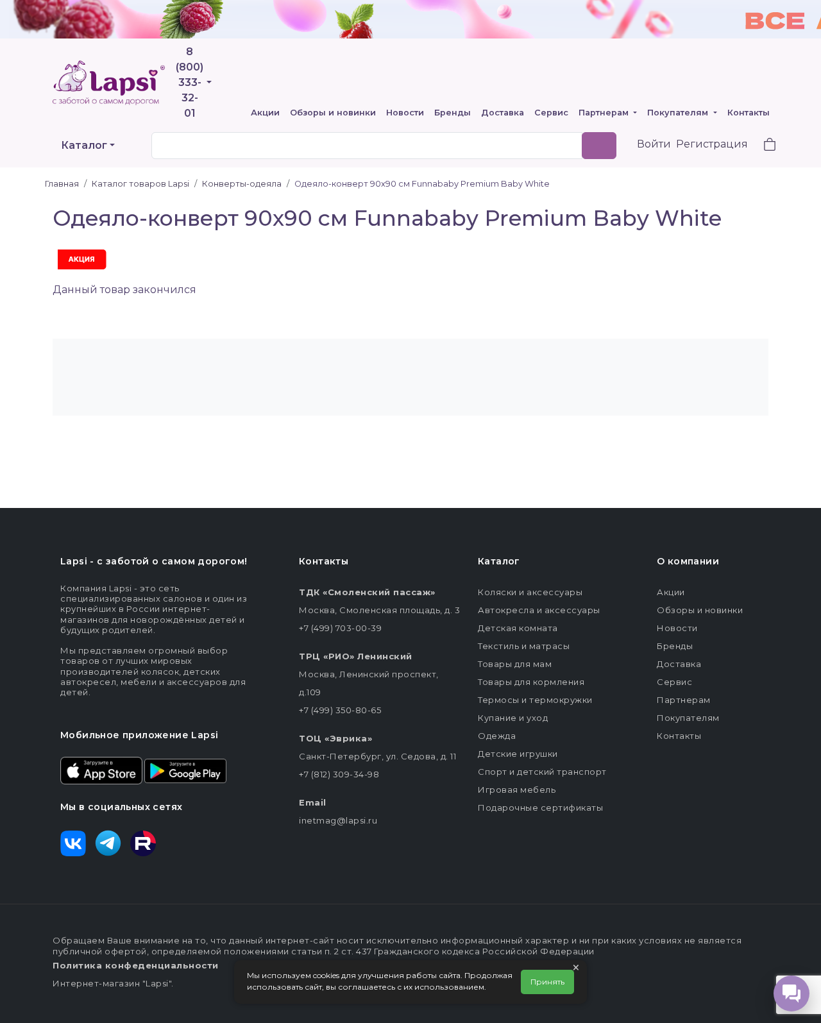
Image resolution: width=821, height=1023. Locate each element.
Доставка (502, 112)
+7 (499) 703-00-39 (340, 628)
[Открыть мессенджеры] (791, 993)
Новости (405, 112)
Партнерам (605, 112)
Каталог (84, 145)
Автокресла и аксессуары (539, 610)
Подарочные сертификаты (540, 807)
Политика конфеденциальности (136, 965)
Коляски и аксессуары (530, 592)
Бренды (452, 112)
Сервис (551, 112)
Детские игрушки (518, 753)
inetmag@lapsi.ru (338, 820)
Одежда (497, 736)
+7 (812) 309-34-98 (339, 774)
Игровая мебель (516, 789)
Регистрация (712, 144)
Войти (654, 144)
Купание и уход (513, 718)
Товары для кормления (531, 682)
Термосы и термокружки (535, 700)
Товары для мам (515, 664)
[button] (762, 146)
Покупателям (679, 112)
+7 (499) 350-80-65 (340, 710)
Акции (265, 112)
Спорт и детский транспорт (542, 771)
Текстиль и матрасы (524, 646)
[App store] (101, 770)
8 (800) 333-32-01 (189, 82)
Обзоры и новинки (333, 112)
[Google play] (185, 770)
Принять (547, 981)
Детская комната (518, 628)
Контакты (748, 112)
